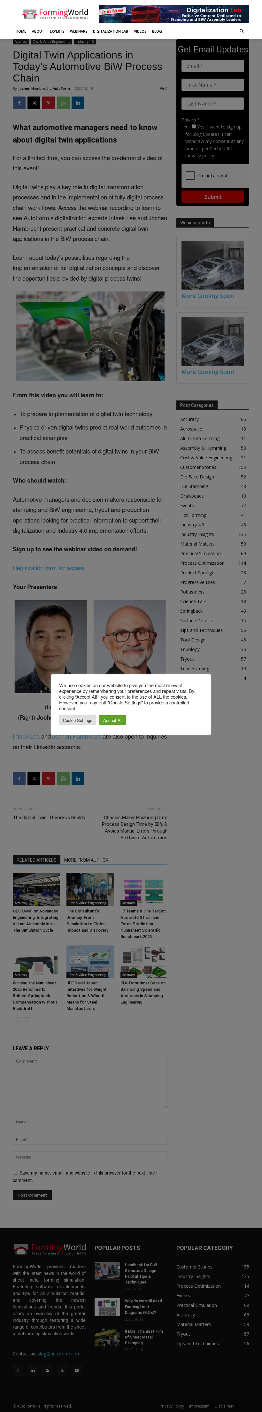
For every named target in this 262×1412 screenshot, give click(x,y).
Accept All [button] (112, 720)
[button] (241, 31)
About (38, 31)
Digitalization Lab (110, 31)
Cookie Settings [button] (77, 720)
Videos (140, 31)
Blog (157, 31)
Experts (57, 31)
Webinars (78, 31)
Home (21, 31)
